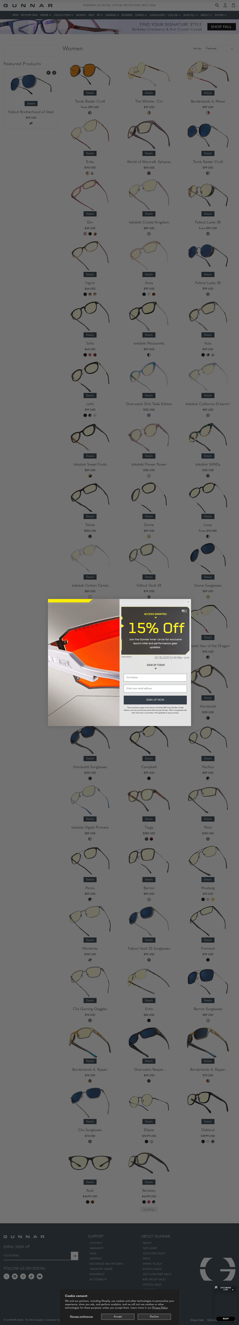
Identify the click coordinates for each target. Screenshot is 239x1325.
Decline (154, 1316)
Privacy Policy (160, 1308)
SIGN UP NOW (155, 700)
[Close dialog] (188, 602)
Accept (118, 1316)
